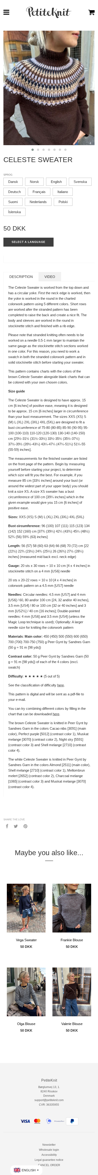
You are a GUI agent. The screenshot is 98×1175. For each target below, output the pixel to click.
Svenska (80, 182)
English (56, 182)
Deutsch (14, 192)
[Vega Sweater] (26, 908)
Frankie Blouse (72, 940)
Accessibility (49, 1154)
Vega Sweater (26, 940)
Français (39, 192)
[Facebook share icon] (7, 826)
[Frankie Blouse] (71, 908)
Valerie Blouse (72, 1024)
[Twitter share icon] (16, 826)
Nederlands (38, 202)
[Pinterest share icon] (25, 826)
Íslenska (14, 212)
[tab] (21, 276)
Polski (63, 202)
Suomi (13, 202)
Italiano (62, 192)
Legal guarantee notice (49, 1159)
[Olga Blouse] (26, 991)
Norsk (34, 182)
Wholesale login (49, 1149)
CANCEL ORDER (49, 1165)
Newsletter (49, 1144)
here (60, 685)
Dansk (13, 182)
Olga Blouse (26, 1024)
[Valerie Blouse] (71, 991)
